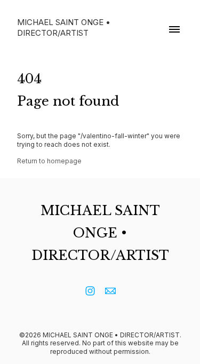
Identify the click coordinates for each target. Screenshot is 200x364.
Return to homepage (49, 161)
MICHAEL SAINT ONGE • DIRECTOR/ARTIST (100, 233)
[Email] (110, 290)
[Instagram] (90, 290)
